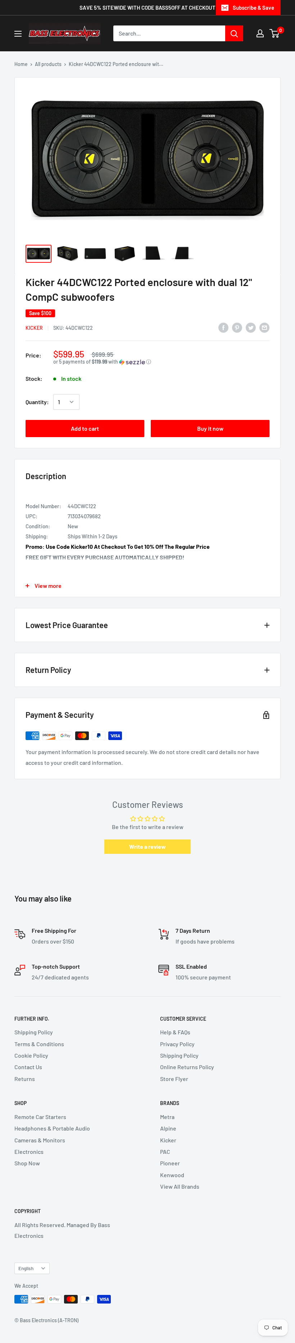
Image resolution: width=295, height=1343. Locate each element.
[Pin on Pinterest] (237, 327)
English (25, 1268)
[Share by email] (264, 327)
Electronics (29, 1151)
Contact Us (28, 1066)
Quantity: (37, 401)
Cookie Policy (31, 1055)
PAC (165, 1151)
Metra (167, 1116)
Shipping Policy (33, 1032)
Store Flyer (174, 1078)
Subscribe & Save (253, 7)
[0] (274, 33)
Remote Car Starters (40, 1116)
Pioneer (170, 1163)
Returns (24, 1078)
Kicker (34, 328)
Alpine (168, 1128)
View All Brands (179, 1186)
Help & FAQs (175, 1032)
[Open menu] (18, 34)
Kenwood (172, 1174)
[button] (161, 362)
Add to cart (85, 428)
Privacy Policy (177, 1043)
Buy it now (210, 428)
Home (21, 64)
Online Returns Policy (187, 1066)
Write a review (147, 846)
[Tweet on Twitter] (251, 327)
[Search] (234, 33)
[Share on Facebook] (223, 327)
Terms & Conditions (39, 1043)
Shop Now (27, 1163)
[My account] (260, 33)
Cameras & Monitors (39, 1140)
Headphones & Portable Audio (52, 1128)
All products (48, 64)
